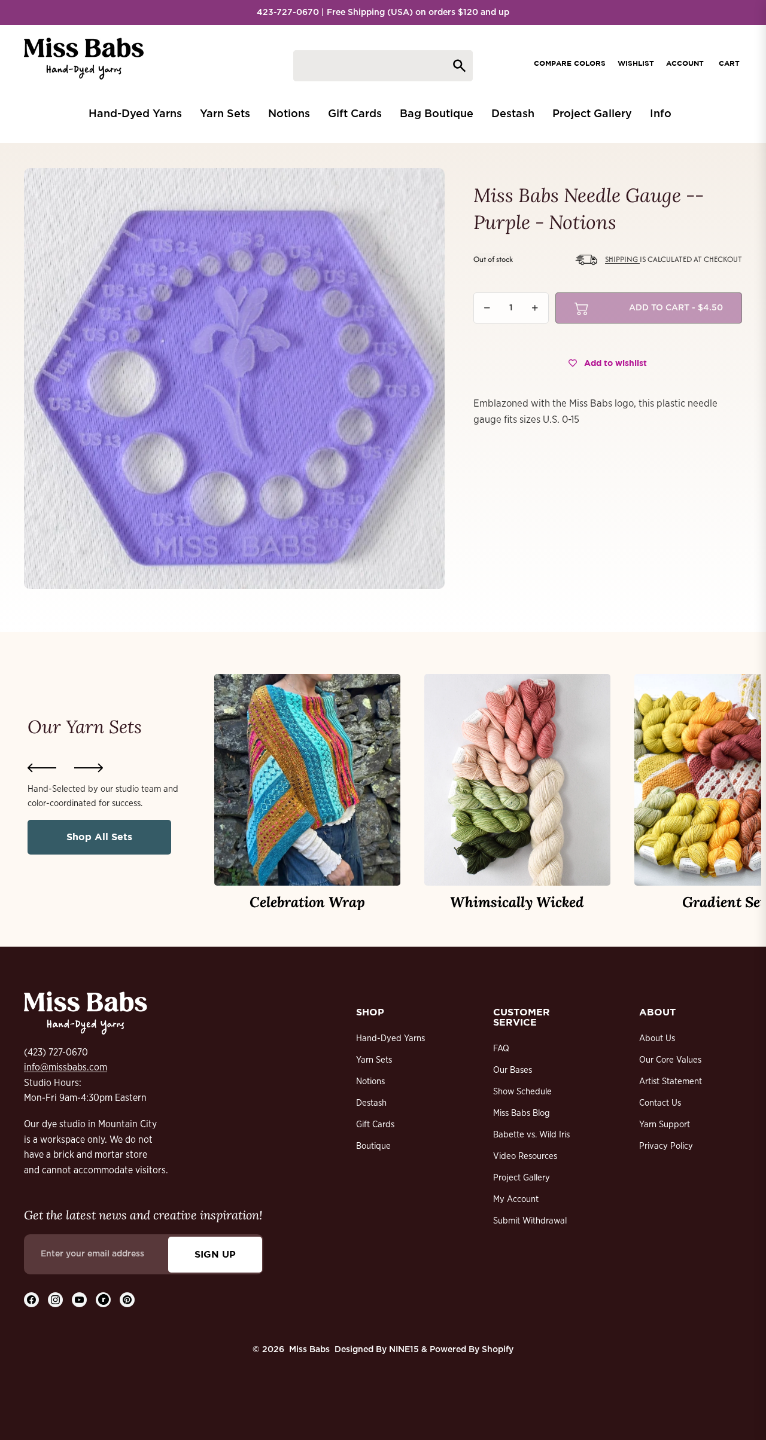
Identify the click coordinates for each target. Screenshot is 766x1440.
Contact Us (660, 1103)
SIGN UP (215, 1254)
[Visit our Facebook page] (31, 1299)
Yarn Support (664, 1124)
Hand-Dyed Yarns (390, 1038)
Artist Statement (670, 1081)
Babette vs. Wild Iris (531, 1134)
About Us (657, 1038)
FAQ (501, 1048)
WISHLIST (636, 63)
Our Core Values (670, 1059)
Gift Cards (375, 1124)
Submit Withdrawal (530, 1220)
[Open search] (383, 65)
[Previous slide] (42, 767)
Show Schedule (522, 1091)
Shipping (622, 259)
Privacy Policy (666, 1146)
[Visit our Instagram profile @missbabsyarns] (55, 1299)
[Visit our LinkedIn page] (103, 1299)
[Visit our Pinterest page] (127, 1299)
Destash (371, 1103)
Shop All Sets (99, 836)
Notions (370, 1081)
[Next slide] (88, 767)
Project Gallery (521, 1177)
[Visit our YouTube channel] (79, 1299)
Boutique (373, 1146)
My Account (516, 1199)
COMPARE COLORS (570, 63)
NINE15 (404, 1350)
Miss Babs (309, 1350)
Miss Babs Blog (521, 1113)
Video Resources (525, 1156)
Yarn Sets (374, 1059)
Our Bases (512, 1070)
